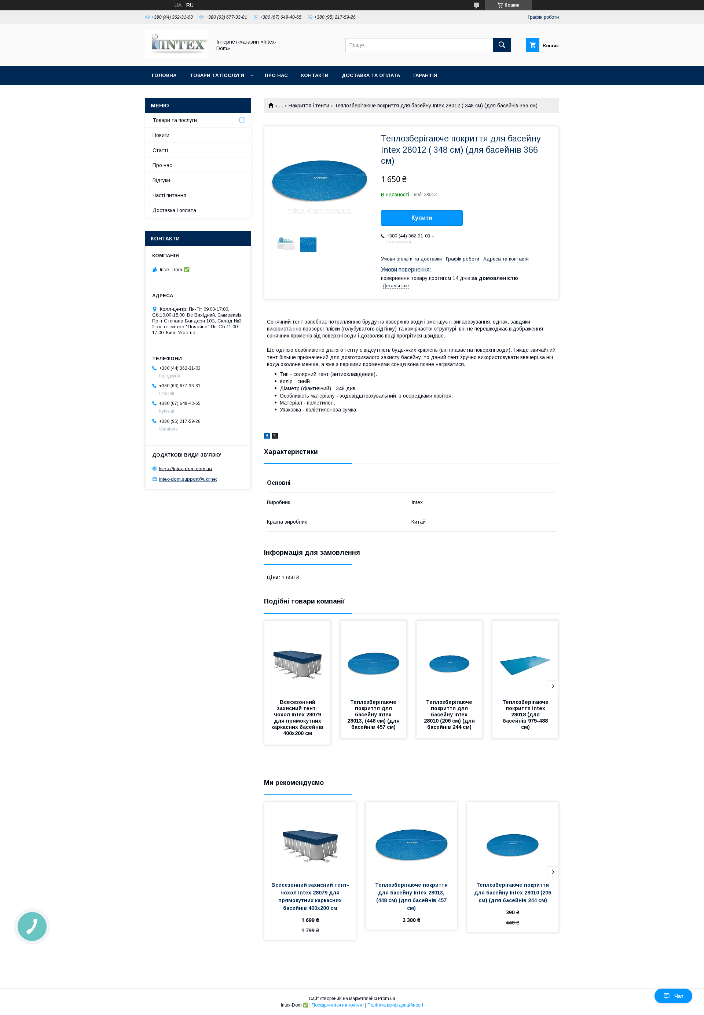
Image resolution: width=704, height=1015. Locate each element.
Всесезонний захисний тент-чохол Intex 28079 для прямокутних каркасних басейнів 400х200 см (298, 717)
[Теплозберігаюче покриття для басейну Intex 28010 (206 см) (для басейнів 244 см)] (450, 657)
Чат (678, 996)
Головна (164, 75)
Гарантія (425, 75)
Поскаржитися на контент (338, 1005)
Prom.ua (386, 998)
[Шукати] (502, 45)
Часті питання (169, 195)
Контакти (315, 75)
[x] (275, 437)
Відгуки (161, 180)
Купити (421, 218)
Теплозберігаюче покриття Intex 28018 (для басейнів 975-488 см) (526, 714)
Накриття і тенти (309, 105)
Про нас (276, 75)
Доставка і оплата (174, 210)
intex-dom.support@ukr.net (188, 479)
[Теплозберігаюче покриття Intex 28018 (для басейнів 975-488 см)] (525, 657)
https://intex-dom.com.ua (185, 468)
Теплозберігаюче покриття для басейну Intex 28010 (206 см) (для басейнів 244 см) (450, 714)
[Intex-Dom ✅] (176, 56)
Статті (160, 150)
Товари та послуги (217, 75)
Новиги (161, 135)
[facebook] (267, 437)
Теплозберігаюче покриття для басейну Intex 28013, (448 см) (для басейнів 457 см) (374, 714)
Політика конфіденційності (395, 1005)
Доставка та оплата (371, 75)
